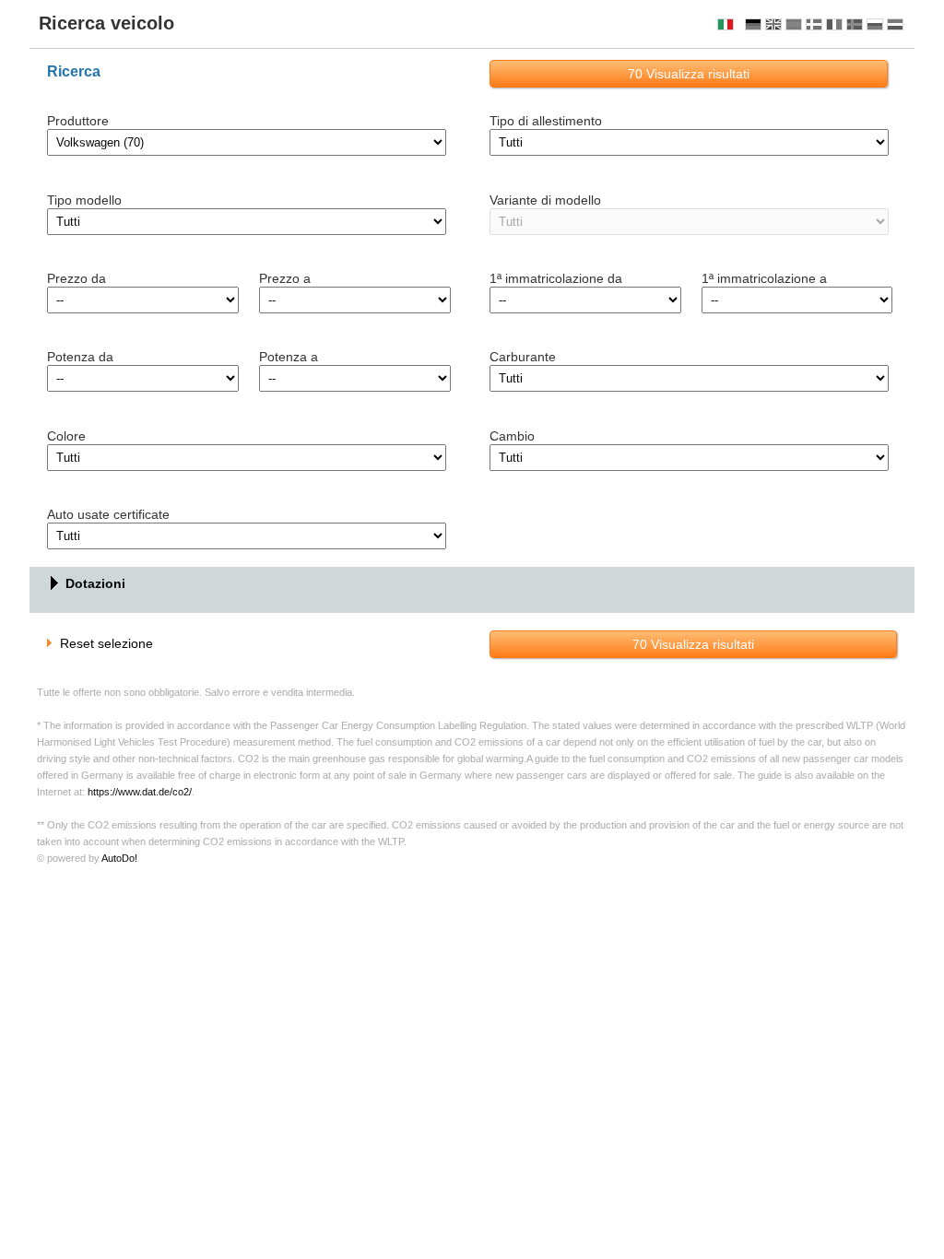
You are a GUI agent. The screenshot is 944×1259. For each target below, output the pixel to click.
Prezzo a (285, 278)
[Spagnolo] (793, 24)
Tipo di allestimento (546, 120)
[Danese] (814, 24)
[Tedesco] (753, 24)
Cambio (512, 436)
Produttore (78, 120)
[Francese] (834, 24)
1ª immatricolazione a (764, 278)
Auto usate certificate (108, 514)
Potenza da (80, 356)
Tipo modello (84, 200)
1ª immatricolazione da (556, 278)
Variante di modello (545, 200)
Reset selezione (106, 643)
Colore (66, 436)
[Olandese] (895, 24)
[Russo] (875, 24)
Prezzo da (76, 278)
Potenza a (288, 356)
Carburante (523, 356)
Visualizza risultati (688, 73)
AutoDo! (119, 858)
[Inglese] (773, 24)
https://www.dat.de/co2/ (140, 791)
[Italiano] (725, 24)
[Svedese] (854, 24)
